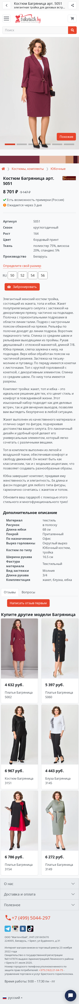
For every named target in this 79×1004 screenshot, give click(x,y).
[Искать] (72, 30)
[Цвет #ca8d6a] (69, 159)
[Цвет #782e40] (20, 159)
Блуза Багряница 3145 (58, 780)
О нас (8, 883)
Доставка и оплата (19, 894)
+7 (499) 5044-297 (31, 918)
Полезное (12, 905)
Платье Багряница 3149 (59, 867)
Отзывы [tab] (10, 592)
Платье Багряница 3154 (19, 867)
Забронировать (24, 287)
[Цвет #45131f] (75, 159)
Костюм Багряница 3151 (19, 780)
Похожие (66, 137)
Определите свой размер (22, 266)
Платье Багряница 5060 (59, 694)
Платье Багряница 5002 (19, 694)
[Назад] (6, 5)
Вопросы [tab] (28, 592)
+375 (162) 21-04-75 (51, 970)
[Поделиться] (72, 5)
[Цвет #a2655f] (78, 159)
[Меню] (6, 18)
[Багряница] (69, 178)
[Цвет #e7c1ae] (53, 159)
